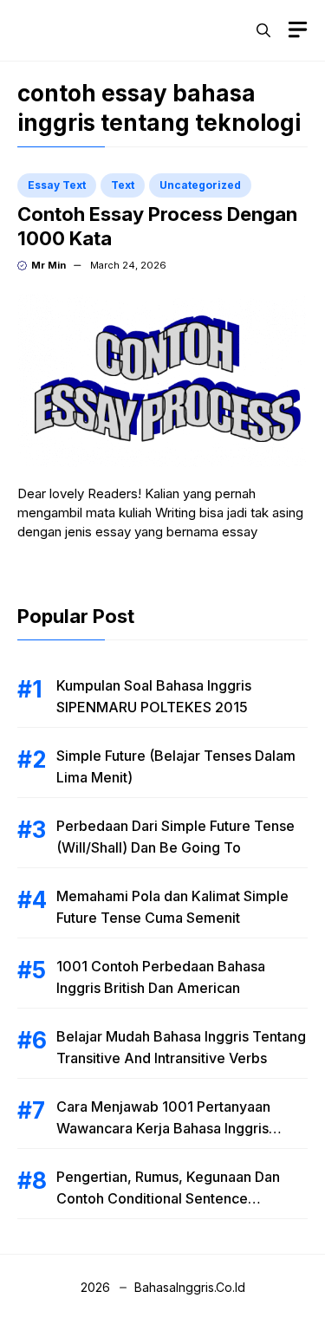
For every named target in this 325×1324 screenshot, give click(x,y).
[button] (263, 30)
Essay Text (57, 184)
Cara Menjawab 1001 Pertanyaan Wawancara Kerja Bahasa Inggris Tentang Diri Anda (163, 1128)
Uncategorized (200, 184)
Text (122, 184)
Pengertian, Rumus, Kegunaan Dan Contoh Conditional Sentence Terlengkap (168, 1198)
